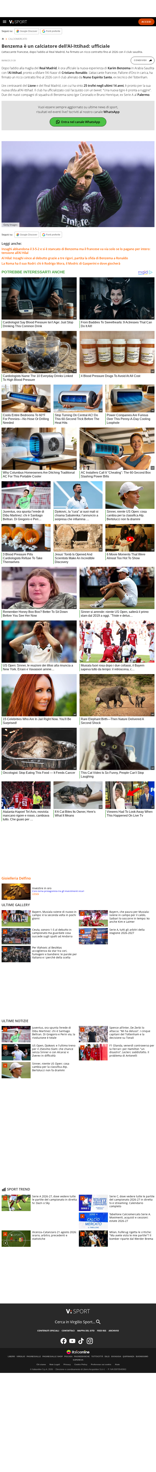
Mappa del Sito (86, 1330)
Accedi (146, 21)
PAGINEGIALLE (34, 1356)
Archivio (114, 1330)
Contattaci (68, 1330)
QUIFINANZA (128, 1356)
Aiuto (117, 1364)
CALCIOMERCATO (17, 39)
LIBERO (11, 1356)
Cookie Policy (80, 1364)
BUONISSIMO (142, 1356)
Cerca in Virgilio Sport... (75, 1321)
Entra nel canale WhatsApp (80, 122)
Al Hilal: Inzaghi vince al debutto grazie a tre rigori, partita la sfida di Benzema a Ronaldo (65, 258)
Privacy (67, 1364)
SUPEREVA (78, 1360)
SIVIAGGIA (116, 1356)
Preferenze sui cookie (101, 1364)
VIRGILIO (21, 1356)
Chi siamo (41, 1364)
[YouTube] (72, 1343)
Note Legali (54, 1364)
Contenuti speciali (48, 1330)
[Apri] (4, 21)
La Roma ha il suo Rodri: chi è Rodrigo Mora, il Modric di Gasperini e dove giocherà (61, 263)
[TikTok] (81, 1343)
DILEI (107, 1356)
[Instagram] (90, 1343)
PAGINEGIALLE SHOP (52, 1356)
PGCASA (68, 1356)
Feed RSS (101, 1330)
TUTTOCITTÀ (97, 1356)
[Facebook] (63, 1343)
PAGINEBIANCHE (82, 1356)
